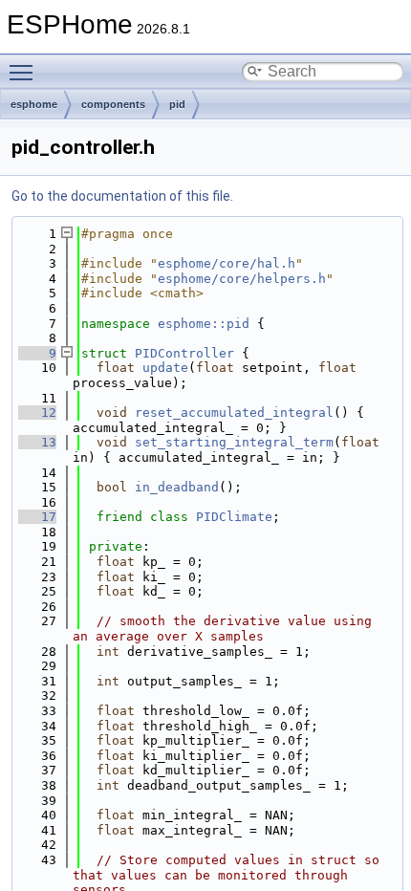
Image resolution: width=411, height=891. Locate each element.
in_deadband (177, 487)
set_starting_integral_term (234, 442)
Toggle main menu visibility (25, 71)
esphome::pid (203, 323)
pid (177, 104)
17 (37, 517)
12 (37, 412)
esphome (34, 104)
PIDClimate (234, 517)
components (113, 104)
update (165, 367)
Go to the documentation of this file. (122, 196)
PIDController (184, 353)
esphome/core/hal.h (226, 263)
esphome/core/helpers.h (242, 279)
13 (37, 442)
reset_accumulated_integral (234, 412)
